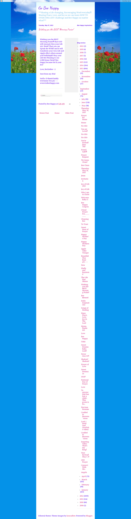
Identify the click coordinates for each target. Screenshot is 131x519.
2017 (82, 56)
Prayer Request (85, 156)
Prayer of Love (85, 365)
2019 (82, 49)
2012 (82, 496)
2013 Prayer (84, 461)
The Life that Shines (84, 279)
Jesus (83, 176)
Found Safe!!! (84, 151)
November (86, 77)
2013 (82, 68)
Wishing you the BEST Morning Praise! (85, 289)
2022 (82, 46)
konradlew (71, 516)
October (85, 82)
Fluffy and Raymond (85, 271)
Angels (84, 472)
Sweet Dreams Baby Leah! (84, 348)
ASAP (83, 377)
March (84, 480)
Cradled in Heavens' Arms (85, 415)
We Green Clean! (85, 161)
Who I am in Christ (85, 193)
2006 (82, 505)
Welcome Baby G (85, 199)
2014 (82, 65)
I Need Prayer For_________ (85, 213)
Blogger (89, 516)
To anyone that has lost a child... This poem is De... (85, 397)
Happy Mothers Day (85, 244)
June (84, 102)
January (85, 490)
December (86, 71)
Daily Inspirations (85, 303)
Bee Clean (85, 165)
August (84, 94)
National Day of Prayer (84, 382)
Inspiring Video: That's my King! (85, 446)
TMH (83, 342)
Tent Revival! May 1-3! (85, 455)
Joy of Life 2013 (85, 185)
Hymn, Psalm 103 (84, 328)
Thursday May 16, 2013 (85, 171)
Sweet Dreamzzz (85, 372)
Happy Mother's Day (85, 236)
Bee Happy (84, 338)
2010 (82, 502)
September (84, 89)
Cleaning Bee (85, 220)
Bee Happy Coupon (85, 205)
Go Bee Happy (49, 7)
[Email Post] (69, 104)
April (84, 476)
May (84, 106)
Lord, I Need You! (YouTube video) (85, 426)
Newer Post (44, 113)
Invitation (84, 180)
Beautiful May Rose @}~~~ (85, 259)
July (83, 99)
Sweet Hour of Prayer (84, 229)
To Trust (84, 224)
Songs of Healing (85, 309)
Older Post (69, 113)
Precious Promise (85, 408)
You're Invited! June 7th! (84, 144)
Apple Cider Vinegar (85, 251)
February (85, 485)
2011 (82, 499)
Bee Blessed (84, 297)
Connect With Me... (84, 467)
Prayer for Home (84, 118)
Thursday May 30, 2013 (85, 110)
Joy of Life (85, 189)
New (83, 265)
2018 (82, 52)
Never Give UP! (85, 355)
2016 (82, 59)
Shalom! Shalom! (85, 360)
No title (84, 126)
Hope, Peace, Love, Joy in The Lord (84, 318)
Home (57, 113)
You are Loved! (84, 130)
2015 (82, 62)
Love (83, 333)
